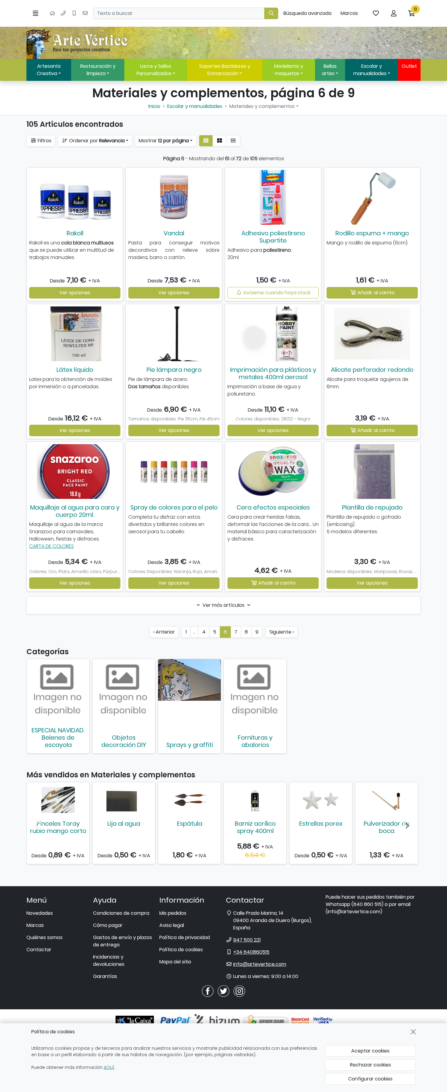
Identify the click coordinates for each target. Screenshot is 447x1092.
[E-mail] (85, 13)
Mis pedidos (172, 913)
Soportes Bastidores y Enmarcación (224, 70)
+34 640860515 (251, 952)
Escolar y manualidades (369, 70)
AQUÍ (109, 1067)
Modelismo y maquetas (288, 70)
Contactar (38, 949)
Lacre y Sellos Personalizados (154, 70)
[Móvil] (74, 13)
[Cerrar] (413, 1032)
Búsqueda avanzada (307, 13)
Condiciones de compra (121, 913)
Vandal (174, 233)
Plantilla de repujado (372, 507)
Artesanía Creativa (49, 70)
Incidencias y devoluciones (108, 960)
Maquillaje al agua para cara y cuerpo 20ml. (75, 511)
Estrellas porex (320, 823)
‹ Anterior (164, 631)
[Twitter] (223, 990)
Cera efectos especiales (273, 507)
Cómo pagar (108, 925)
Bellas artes (329, 70)
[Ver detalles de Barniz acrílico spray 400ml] (255, 800)
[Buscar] (271, 13)
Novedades (39, 913)
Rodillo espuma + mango (372, 233)
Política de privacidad (184, 937)
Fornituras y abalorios (255, 741)
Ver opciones (74, 292)
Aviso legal (171, 925)
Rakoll (75, 233)
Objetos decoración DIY (123, 741)
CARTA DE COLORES (51, 546)
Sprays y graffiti (189, 745)
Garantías (105, 976)
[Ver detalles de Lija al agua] (124, 800)
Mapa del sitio (175, 961)
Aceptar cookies (370, 1050)
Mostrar (164, 140)
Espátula (189, 823)
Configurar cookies (370, 1078)
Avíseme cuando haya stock (276, 292)
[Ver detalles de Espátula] (189, 800)
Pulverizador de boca (387, 827)
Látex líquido (75, 369)
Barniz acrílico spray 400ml (255, 827)
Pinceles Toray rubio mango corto (58, 827)
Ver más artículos (223, 605)
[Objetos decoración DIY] (123, 690)
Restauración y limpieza (98, 70)
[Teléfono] (63, 13)
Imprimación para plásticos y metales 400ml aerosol (273, 373)
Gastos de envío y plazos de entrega (122, 941)
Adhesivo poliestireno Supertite (273, 237)
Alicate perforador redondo (372, 369)
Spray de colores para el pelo (174, 507)
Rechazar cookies (370, 1064)
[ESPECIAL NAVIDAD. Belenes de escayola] (58, 690)
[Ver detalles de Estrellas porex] (321, 800)
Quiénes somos (44, 937)
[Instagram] (239, 990)
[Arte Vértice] (78, 43)
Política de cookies (181, 949)
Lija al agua (123, 823)
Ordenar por (96, 140)
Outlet (409, 66)
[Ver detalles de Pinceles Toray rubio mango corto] (58, 800)
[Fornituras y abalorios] (255, 690)
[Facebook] (208, 990)
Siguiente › (281, 631)
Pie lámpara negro (174, 369)
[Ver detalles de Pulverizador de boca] (386, 800)
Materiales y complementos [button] (262, 106)
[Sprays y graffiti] (189, 680)
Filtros (43, 140)
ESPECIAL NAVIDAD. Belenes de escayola (58, 737)
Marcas (349, 13)
